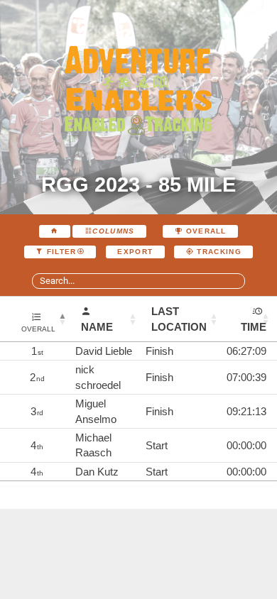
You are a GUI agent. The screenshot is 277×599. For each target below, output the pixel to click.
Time (253, 327)
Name (97, 327)
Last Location (179, 318)
